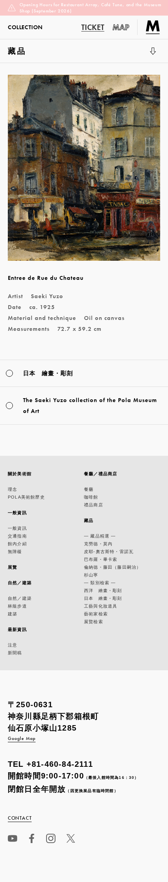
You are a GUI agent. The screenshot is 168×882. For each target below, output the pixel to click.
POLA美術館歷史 (26, 497)
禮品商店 (93, 504)
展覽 (12, 567)
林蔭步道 (17, 606)
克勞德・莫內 (98, 543)
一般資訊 (17, 512)
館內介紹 (17, 543)
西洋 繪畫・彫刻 (103, 590)
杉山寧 (91, 575)
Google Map (22, 738)
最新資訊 (17, 629)
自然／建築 (20, 582)
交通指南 (17, 536)
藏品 (26, 55)
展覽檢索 (93, 621)
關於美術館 (20, 473)
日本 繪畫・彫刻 (103, 598)
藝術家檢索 (96, 613)
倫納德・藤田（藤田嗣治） (112, 567)
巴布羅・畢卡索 (100, 559)
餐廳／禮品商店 (100, 473)
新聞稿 (15, 652)
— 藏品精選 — (100, 536)
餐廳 (88, 489)
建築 (12, 613)
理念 (12, 489)
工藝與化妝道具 (100, 606)
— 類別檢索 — (100, 582)
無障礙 (15, 551)
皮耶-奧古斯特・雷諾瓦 (109, 551)
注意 (12, 645)
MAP (121, 27)
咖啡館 (91, 497)
